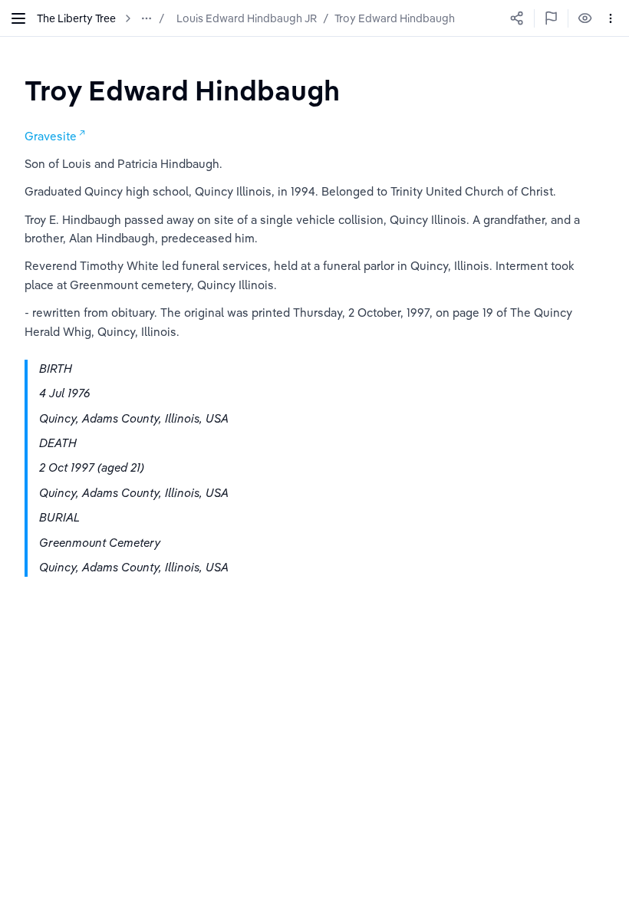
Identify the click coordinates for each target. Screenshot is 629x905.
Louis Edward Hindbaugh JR (246, 18)
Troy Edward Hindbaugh (394, 18)
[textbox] (182, 90)
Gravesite (51, 136)
